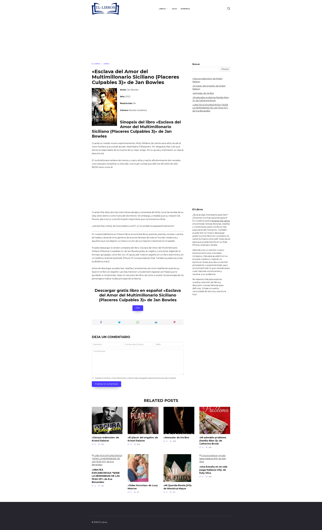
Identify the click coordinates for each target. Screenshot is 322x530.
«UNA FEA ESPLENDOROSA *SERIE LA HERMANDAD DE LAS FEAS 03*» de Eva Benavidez (210, 108)
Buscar (196, 64)
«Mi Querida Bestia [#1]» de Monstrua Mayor (178, 487)
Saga (174, 9)
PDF (138, 308)
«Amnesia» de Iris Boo (203, 93)
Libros (162, 9)
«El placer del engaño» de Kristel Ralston (143, 439)
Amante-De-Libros (220, 221)
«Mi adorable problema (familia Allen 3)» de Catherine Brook (212, 440)
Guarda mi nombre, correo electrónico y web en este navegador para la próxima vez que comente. (135, 378)
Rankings (185, 9)
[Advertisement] (161, 42)
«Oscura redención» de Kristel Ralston (105, 439)
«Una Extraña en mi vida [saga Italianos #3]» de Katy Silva (213, 469)
